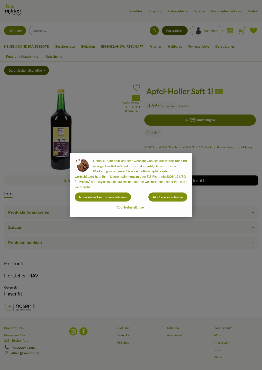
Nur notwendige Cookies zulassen (103, 197)
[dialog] (131, 185)
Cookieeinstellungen (131, 207)
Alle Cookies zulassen (168, 197)
